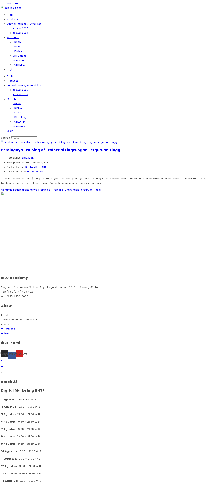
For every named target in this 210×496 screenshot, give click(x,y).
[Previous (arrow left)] (2, 493)
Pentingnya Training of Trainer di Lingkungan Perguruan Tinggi (61, 150)
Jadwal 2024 (20, 33)
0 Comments (35, 171)
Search (5, 137)
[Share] (8, 488)
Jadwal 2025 (20, 28)
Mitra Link (13, 37)
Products (12, 19)
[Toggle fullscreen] (5, 488)
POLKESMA (19, 60)
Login (10, 69)
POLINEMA (19, 64)
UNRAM (17, 42)
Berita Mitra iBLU (35, 167)
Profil (10, 14)
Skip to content (11, 3)
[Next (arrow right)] (5, 493)
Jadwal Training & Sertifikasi (24, 23)
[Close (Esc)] (10, 488)
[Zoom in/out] (2, 488)
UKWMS (17, 51)
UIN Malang (20, 55)
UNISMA (17, 46)
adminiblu (28, 158)
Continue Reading (51, 189)
